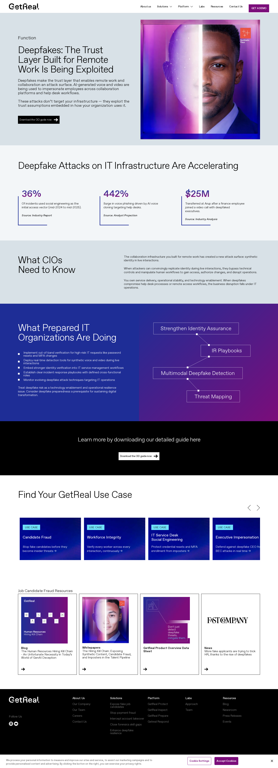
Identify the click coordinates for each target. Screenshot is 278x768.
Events (227, 721)
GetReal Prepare (158, 715)
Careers (77, 715)
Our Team (78, 709)
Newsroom (230, 709)
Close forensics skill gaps (126, 724)
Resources (217, 6)
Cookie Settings (199, 761)
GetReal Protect (158, 704)
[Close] (272, 761)
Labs (202, 6)
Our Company (81, 704)
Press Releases (232, 715)
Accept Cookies (226, 761)
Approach (191, 704)
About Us (78, 698)
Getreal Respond (158, 721)
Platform (153, 698)
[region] (139, 761)
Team (189, 709)
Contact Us (236, 6)
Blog (226, 704)
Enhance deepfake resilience (122, 732)
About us (145, 6)
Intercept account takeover (127, 718)
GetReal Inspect (157, 709)
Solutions (162, 6)
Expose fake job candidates (120, 705)
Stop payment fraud (123, 712)
